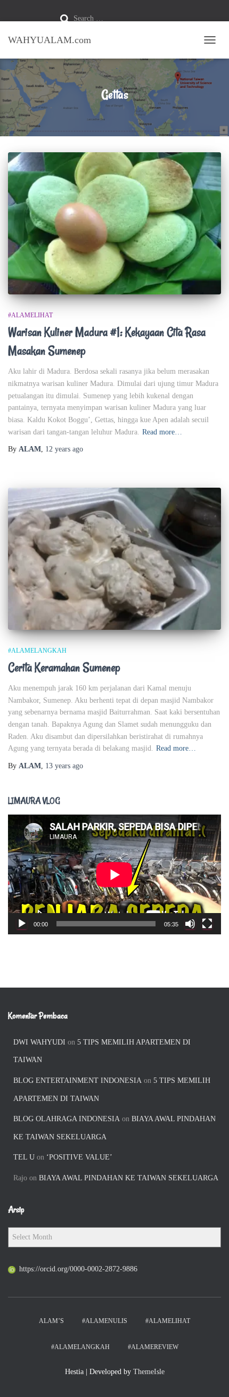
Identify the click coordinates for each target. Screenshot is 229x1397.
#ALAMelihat (30, 315)
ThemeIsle (149, 1372)
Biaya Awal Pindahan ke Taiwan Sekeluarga (128, 1178)
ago (64, 449)
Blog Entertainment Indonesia (77, 1080)
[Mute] (190, 923)
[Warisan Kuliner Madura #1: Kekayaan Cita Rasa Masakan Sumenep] (114, 223)
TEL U (24, 1157)
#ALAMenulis (104, 1321)
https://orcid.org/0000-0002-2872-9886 (78, 1269)
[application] (114, 874)
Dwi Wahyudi (39, 1042)
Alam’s (51, 1321)
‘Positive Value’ (79, 1157)
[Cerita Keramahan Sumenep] (114, 559)
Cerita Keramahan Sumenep (64, 668)
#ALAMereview (153, 1347)
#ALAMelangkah (37, 650)
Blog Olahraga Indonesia (66, 1119)
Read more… (162, 432)
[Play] (22, 923)
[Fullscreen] (207, 923)
